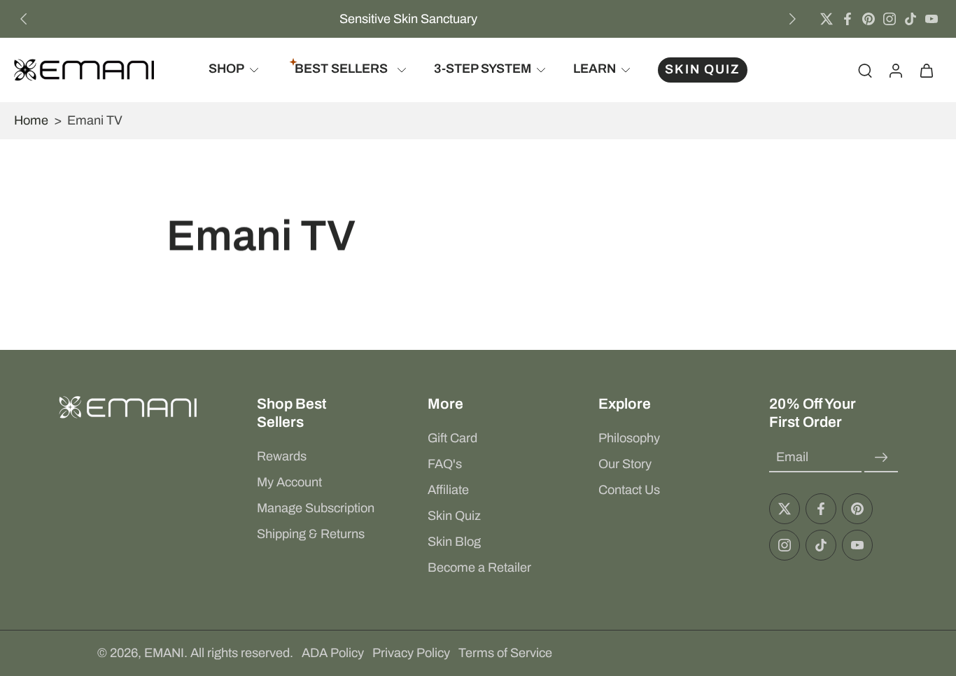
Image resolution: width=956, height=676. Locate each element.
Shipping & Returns (311, 534)
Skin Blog (454, 542)
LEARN (594, 69)
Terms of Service (505, 653)
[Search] (865, 70)
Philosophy (629, 438)
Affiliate (448, 490)
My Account (289, 482)
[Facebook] (847, 18)
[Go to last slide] (23, 18)
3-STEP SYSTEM (482, 69)
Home (31, 120)
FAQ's (445, 464)
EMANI (164, 653)
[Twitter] (826, 18)
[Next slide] (792, 18)
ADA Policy (333, 653)
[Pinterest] (868, 18)
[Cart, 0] (926, 70)
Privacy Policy (411, 653)
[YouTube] (931, 18)
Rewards (282, 456)
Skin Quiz (454, 516)
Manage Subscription (315, 508)
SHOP (226, 69)
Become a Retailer (479, 568)
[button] (321, 413)
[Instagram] (889, 18)
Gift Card (452, 438)
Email (792, 457)
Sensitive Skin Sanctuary (408, 19)
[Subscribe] (881, 457)
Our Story (625, 464)
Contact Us (629, 490)
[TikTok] (910, 18)
